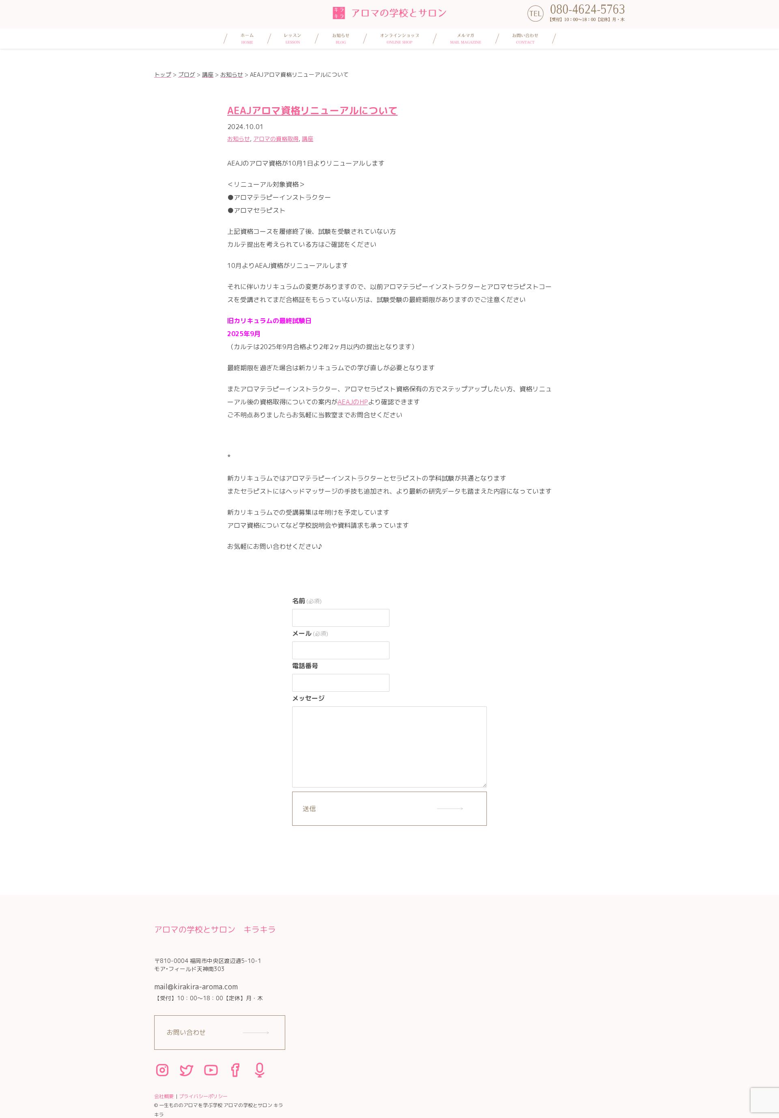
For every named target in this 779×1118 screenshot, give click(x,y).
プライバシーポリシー (203, 1096)
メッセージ (308, 698)
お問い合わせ (186, 1032)
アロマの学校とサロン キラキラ (215, 929)
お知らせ (238, 138)
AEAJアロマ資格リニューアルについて (312, 110)
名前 (307, 600)
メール (310, 633)
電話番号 (305, 665)
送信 (309, 808)
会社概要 (164, 1096)
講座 (307, 138)
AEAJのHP (353, 401)
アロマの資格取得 (276, 138)
